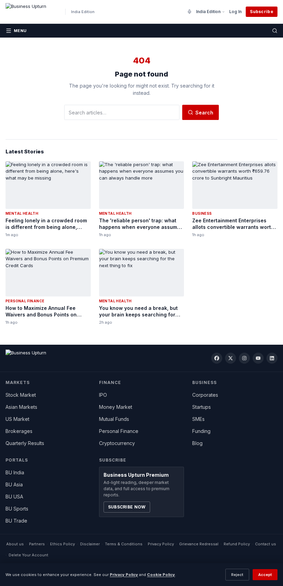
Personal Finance (118, 431)
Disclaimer (90, 544)
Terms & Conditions (124, 544)
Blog (197, 443)
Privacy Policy (161, 544)
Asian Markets (21, 407)
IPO (103, 395)
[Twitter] (230, 358)
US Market (17, 419)
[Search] (274, 30)
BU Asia (14, 484)
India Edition (208, 11)
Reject (237, 574)
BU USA (14, 496)
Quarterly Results (25, 443)
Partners (37, 544)
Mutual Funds (114, 419)
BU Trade (16, 521)
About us (15, 544)
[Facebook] (216, 358)
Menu (20, 30)
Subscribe (261, 11)
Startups (201, 407)
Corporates (205, 395)
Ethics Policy (62, 544)
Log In (235, 11)
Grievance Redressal (198, 544)
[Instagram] (244, 358)
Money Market (115, 407)
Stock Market (21, 395)
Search (204, 112)
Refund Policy (237, 544)
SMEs (198, 419)
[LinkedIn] (271, 358)
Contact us (265, 544)
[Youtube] (258, 358)
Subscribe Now (127, 506)
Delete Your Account (28, 555)
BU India (15, 472)
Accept (265, 574)
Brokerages (19, 431)
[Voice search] (189, 11)
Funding (201, 431)
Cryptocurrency (117, 443)
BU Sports (17, 509)
